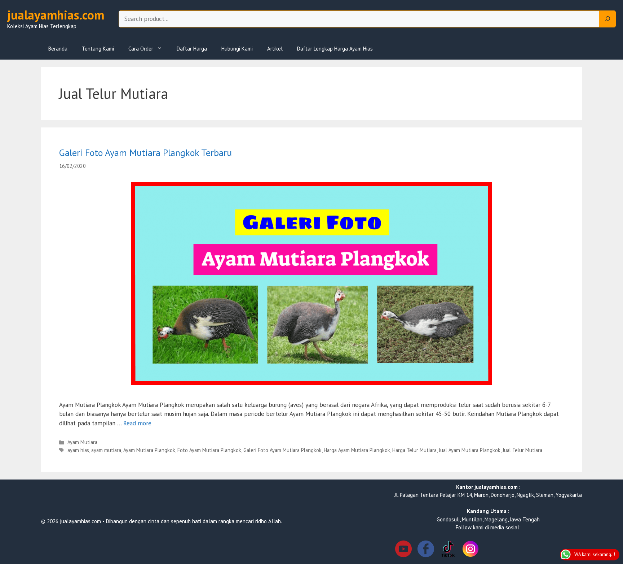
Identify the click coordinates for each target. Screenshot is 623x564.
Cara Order (140, 48)
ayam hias (78, 450)
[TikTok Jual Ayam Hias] (448, 550)
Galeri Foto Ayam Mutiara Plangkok (282, 450)
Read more (137, 423)
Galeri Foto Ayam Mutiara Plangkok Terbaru (145, 153)
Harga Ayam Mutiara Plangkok (357, 450)
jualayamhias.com (55, 14)
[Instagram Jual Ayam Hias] (470, 550)
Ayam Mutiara (82, 442)
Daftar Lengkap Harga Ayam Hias (335, 48)
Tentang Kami (98, 48)
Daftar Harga (192, 48)
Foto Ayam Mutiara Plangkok (209, 450)
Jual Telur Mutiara (522, 450)
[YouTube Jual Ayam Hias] (403, 550)
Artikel (275, 48)
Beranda (57, 48)
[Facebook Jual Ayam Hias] (426, 550)
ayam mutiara (106, 450)
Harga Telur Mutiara (414, 450)
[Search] (607, 19)
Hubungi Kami (237, 48)
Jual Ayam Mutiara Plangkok (469, 450)
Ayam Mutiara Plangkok (149, 450)
